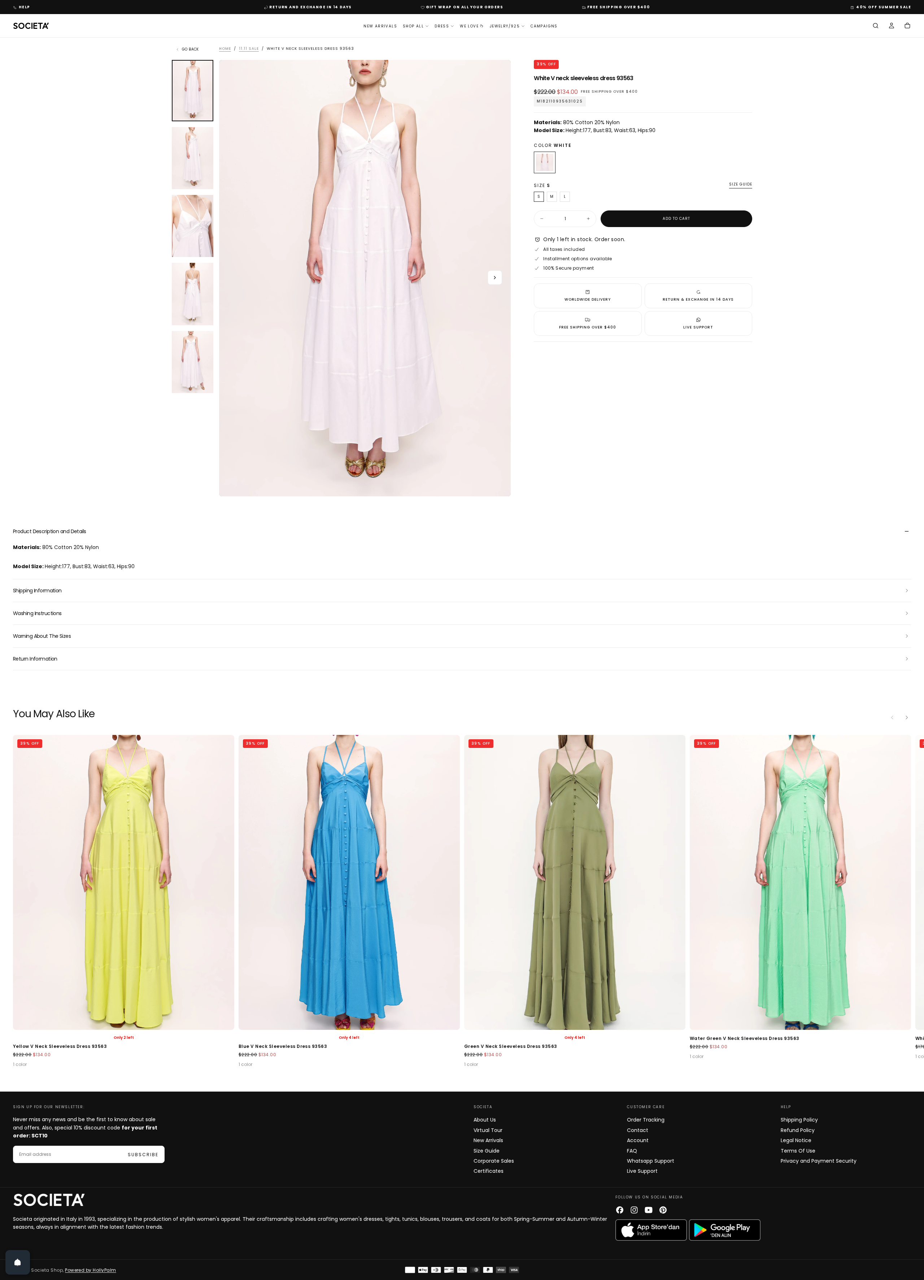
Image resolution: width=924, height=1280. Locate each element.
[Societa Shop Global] (49, 1199)
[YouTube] (648, 1210)
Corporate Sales (494, 1160)
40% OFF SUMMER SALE (883, 7)
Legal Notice (796, 1140)
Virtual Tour (488, 1130)
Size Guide (487, 1150)
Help (24, 7)
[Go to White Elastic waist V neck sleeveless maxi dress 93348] (800, 882)
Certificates (489, 1171)
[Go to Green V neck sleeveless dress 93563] (349, 882)
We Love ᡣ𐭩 (472, 26)
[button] (875, 26)
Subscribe (143, 1154)
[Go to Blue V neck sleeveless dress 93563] (123, 882)
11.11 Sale (249, 48)
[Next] (906, 717)
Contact (637, 1130)
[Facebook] (619, 1210)
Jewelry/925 (505, 26)
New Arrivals (380, 26)
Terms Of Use (798, 1150)
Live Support (642, 1171)
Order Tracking (645, 1119)
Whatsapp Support (650, 1160)
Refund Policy (798, 1130)
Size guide (740, 184)
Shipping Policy (799, 1119)
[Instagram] (634, 1210)
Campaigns (544, 26)
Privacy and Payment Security (819, 1160)
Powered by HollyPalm (90, 1270)
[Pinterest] (663, 1210)
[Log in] (891, 26)
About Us (485, 1119)
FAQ (632, 1150)
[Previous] (892, 717)
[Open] (17, 1262)
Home (225, 48)
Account (638, 1140)
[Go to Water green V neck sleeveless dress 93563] (574, 882)
